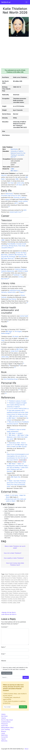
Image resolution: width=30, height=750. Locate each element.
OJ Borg (21, 277)
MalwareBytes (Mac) (7, 727)
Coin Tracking (5, 729)
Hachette (4, 292)
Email (3, 654)
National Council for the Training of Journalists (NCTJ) (18, 155)
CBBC (12, 169)
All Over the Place (21, 252)
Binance (3, 731)
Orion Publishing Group (11, 379)
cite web (22, 460)
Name (3, 647)
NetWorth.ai (5, 2)
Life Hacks (19, 185)
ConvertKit (4, 737)
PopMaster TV (17, 275)
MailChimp (4, 735)
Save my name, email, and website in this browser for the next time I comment (15, 668)
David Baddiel (11, 244)
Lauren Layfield (22, 201)
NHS (25, 210)
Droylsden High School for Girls (10, 195)
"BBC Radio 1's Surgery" (15, 433)
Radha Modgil (5, 333)
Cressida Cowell (21, 244)
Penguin (21, 292)
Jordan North (14, 351)
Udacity (3, 718)
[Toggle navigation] (26, 2)
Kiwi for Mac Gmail (7, 720)
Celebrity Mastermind (7, 271)
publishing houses (15, 290)
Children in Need (23, 271)
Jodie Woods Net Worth (8, 614)
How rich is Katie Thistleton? (12, 553)
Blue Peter (4, 254)
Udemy (3, 714)
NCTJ (16, 203)
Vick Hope (10, 183)
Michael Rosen (13, 246)
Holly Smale (21, 246)
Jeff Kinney (4, 246)
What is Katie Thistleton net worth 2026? (15, 547)
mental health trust (15, 212)
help (24, 462)
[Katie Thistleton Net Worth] (19, 26)
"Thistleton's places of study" (17, 401)
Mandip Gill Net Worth (9, 612)
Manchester (14, 149)
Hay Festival (12, 299)
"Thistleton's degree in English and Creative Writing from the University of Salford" (17, 404)
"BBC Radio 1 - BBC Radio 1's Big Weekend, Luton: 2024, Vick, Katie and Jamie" (17, 437)
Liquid (3, 733)
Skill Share (4, 716)
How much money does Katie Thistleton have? (15, 564)
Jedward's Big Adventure (15, 254)
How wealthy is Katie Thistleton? (14, 558)
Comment (4, 627)
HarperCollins (11, 292)
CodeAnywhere (5, 722)
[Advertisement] (15, 51)
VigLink (3, 739)
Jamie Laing (20, 183)
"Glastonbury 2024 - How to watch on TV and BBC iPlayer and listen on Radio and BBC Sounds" (17, 444)
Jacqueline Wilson (6, 247)
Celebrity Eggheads (21, 269)
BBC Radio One (15, 477)
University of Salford (17, 151)
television (4, 175)
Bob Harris (4, 278)
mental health (24, 316)
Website (3, 660)
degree (7, 199)
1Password (4, 724)
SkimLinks (4, 741)
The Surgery (18, 331)
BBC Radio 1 (14, 170)
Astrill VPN (4, 725)
